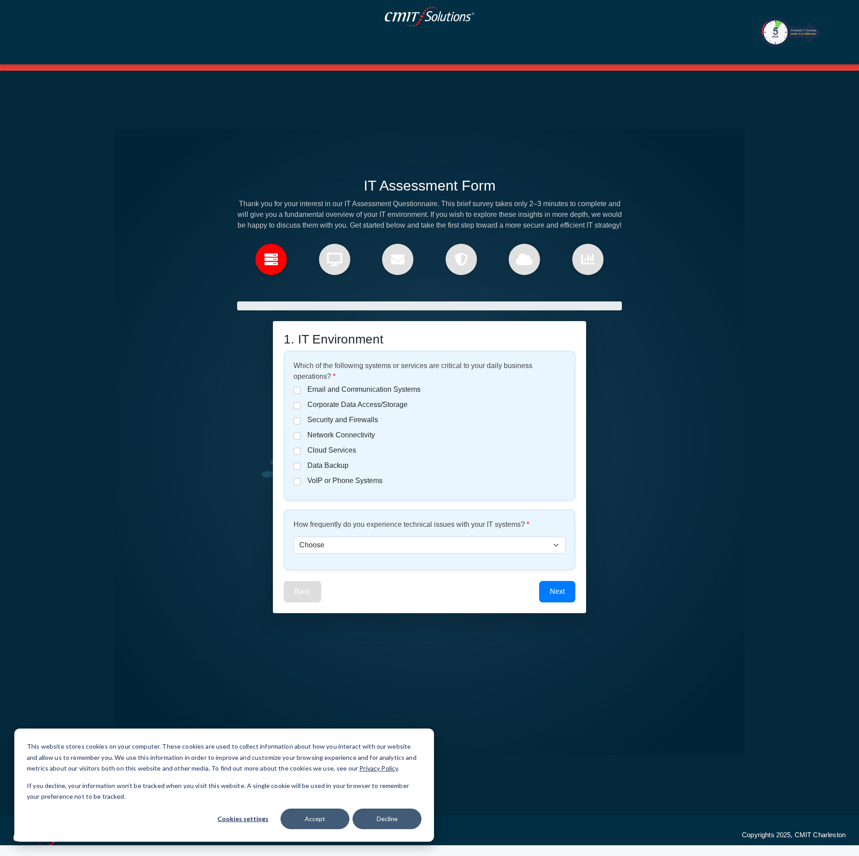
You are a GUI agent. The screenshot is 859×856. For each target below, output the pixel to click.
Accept (315, 818)
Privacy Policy (378, 768)
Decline (387, 818)
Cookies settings (242, 818)
